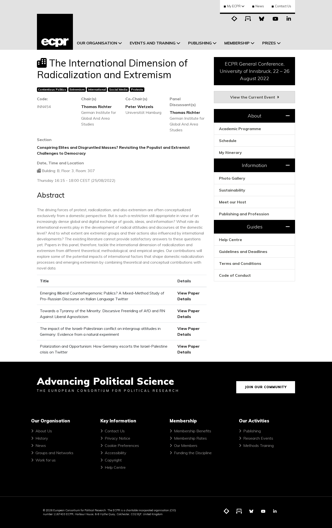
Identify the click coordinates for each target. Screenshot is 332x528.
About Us (43, 430)
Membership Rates (190, 438)
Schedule (227, 140)
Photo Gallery (232, 178)
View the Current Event (253, 97)
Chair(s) (88, 98)
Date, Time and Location (60, 162)
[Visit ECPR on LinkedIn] (288, 18)
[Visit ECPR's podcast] (248, 18)
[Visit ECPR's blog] (234, 18)
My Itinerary (230, 152)
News (259, 6)
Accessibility (115, 452)
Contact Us (283, 6)
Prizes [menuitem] (269, 43)
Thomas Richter (96, 106)
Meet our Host (232, 202)
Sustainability (232, 190)
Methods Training (258, 445)
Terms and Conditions (240, 263)
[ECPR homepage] (55, 32)
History (41, 438)
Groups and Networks (54, 452)
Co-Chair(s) (136, 98)
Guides (254, 227)
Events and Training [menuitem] (152, 43)
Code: (42, 98)
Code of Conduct (235, 275)
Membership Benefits (192, 430)
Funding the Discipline (193, 452)
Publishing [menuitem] (200, 43)
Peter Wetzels (139, 106)
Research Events (258, 438)
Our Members (185, 445)
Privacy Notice (117, 438)
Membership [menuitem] (237, 43)
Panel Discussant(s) (183, 101)
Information (254, 165)
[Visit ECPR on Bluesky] (261, 18)
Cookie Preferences (122, 445)
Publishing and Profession (244, 213)
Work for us (45, 460)
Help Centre (230, 239)
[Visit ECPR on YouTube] (275, 18)
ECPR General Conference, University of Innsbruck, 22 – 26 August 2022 (254, 71)
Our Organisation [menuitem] (97, 43)
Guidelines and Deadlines (243, 251)
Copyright (113, 460)
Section (44, 139)
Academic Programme (240, 128)
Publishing (252, 430)
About (254, 116)
